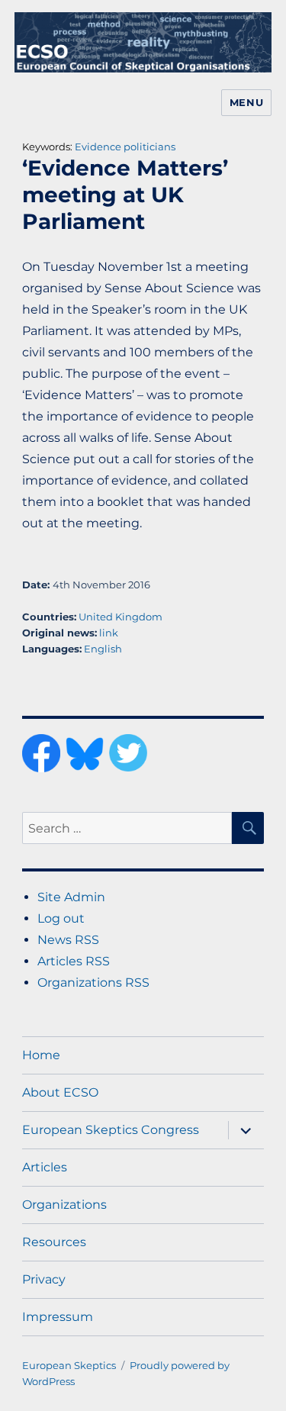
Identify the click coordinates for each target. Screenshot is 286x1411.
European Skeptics (69, 1365)
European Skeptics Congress (110, 1130)
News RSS (68, 940)
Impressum (57, 1317)
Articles (44, 1167)
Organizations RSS (93, 982)
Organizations (64, 1204)
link (108, 633)
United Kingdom (120, 616)
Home (41, 1055)
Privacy (44, 1279)
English (103, 649)
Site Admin (71, 897)
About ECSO (60, 1092)
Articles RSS (73, 961)
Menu (246, 102)
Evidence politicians (125, 146)
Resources (54, 1242)
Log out (61, 918)
